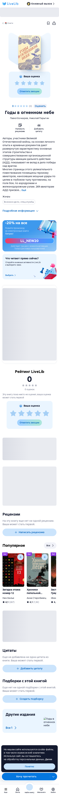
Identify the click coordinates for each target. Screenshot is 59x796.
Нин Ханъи (8, 598)
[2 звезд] (23, 83)
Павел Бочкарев (19, 118)
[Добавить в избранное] (48, 23)
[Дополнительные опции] (53, 776)
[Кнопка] (20, 557)
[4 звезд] (35, 83)
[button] (29, 52)
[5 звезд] (42, 83)
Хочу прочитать (26, 776)
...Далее (48, 759)
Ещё (24, 190)
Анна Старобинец (36, 598)
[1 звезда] (17, 83)
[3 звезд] (29, 83)
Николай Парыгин (39, 118)
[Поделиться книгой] (53, 23)
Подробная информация (19, 210)
